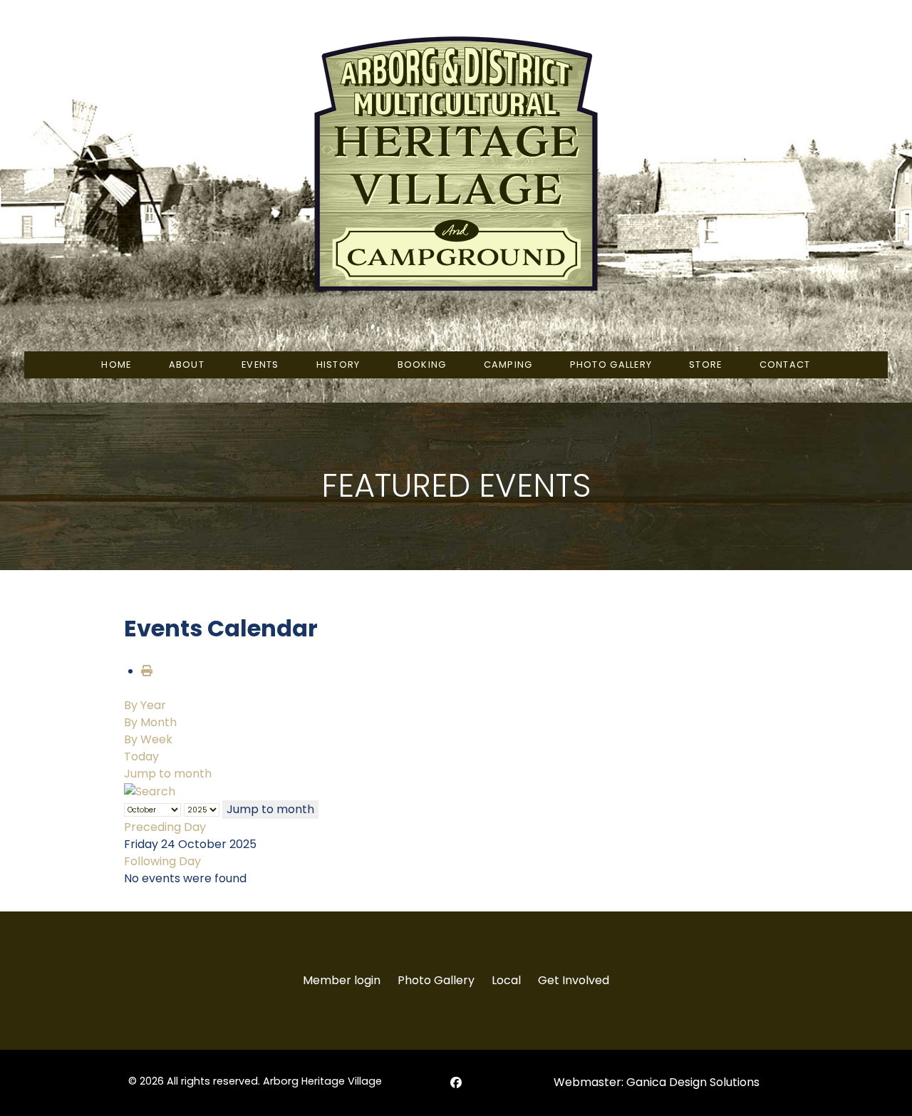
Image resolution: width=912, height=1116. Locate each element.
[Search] (149, 790)
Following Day (162, 861)
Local (506, 980)
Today (141, 756)
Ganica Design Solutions (693, 1082)
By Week (148, 739)
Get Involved (573, 980)
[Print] (146, 671)
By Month (150, 722)
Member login (341, 980)
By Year (145, 705)
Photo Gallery (436, 980)
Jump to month (168, 773)
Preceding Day (165, 827)
